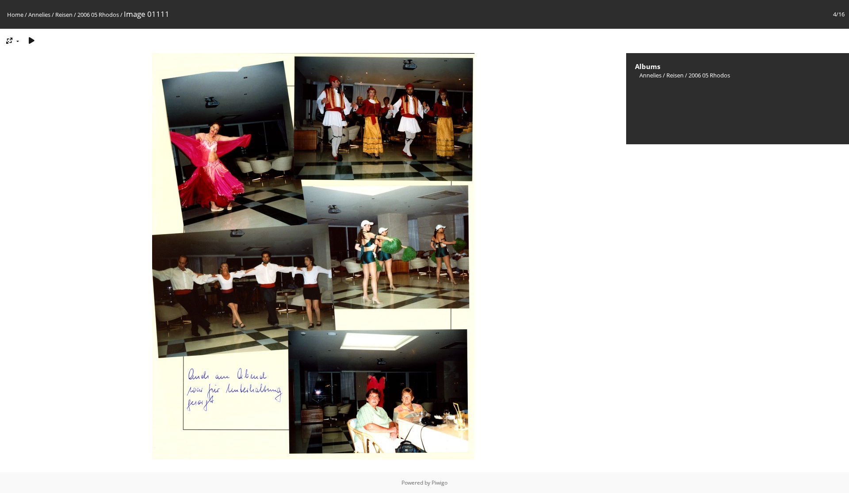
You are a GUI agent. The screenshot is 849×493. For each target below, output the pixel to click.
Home (15, 15)
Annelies (39, 15)
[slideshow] (31, 40)
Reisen (64, 15)
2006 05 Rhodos (98, 15)
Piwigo (439, 482)
